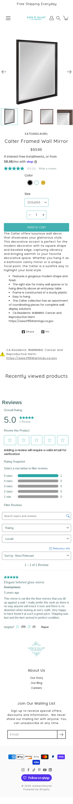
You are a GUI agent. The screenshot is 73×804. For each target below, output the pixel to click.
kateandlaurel (42, 786)
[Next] (69, 72)
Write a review (47, 168)
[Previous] (4, 72)
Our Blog (36, 683)
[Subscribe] (61, 734)
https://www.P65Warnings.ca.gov (31, 358)
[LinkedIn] (50, 769)
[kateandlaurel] (36, 18)
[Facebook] (28, 769)
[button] (58, 18)
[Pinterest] (39, 769)
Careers (36, 688)
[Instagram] (23, 769)
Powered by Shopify (36, 789)
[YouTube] (45, 769)
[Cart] (66, 18)
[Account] (51, 18)
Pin (47, 331)
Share (30, 331)
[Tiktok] (34, 769)
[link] (21, 168)
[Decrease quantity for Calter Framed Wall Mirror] (30, 215)
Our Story (36, 678)
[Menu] (8, 18)
